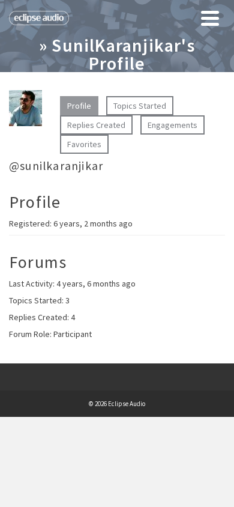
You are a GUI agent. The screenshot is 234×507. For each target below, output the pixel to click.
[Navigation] (210, 18)
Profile (79, 105)
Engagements (172, 125)
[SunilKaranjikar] (25, 113)
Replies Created (96, 125)
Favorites (84, 144)
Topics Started (139, 105)
